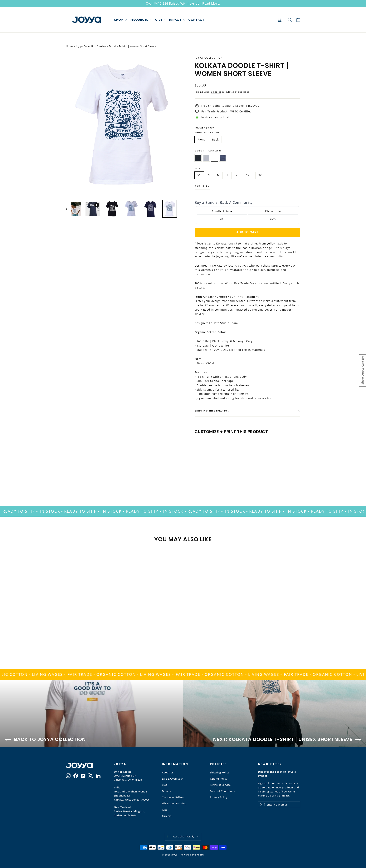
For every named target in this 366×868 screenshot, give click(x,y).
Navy (222, 157)
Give (159, 19)
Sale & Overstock (172, 778)
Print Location (207, 132)
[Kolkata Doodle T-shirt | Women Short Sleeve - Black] (197, 474)
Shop (119, 19)
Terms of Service (220, 785)
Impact (175, 19)
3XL (260, 175)
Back (215, 139)
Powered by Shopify (192, 854)
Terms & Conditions (222, 791)
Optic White (214, 157)
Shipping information (212, 410)
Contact (196, 19)
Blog (165, 785)
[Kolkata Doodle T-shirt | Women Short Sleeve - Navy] (211, 474)
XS (199, 175)
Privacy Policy (218, 797)
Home (70, 46)
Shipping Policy (219, 772)
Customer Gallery (173, 797)
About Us (168, 772)
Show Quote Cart (362, 370)
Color (208, 150)
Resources (139, 19)
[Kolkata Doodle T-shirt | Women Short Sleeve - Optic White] (206, 474)
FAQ (164, 809)
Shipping (216, 91)
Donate (166, 791)
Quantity (202, 186)
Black (198, 157)
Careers (167, 816)
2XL (248, 175)
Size (198, 168)
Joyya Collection (86, 46)
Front (201, 139)
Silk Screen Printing (174, 803)
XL (237, 175)
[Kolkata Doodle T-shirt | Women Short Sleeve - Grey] (201, 474)
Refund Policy (218, 778)
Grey (206, 157)
